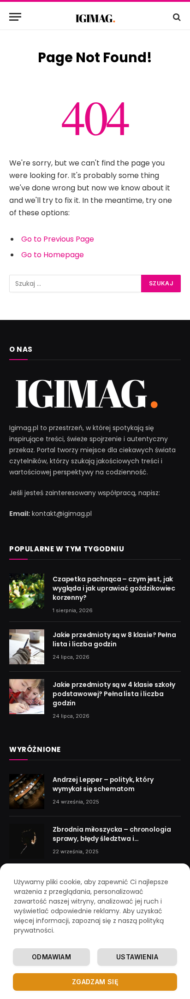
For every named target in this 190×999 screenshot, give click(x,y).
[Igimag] (95, 17)
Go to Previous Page (57, 239)
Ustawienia (137, 957)
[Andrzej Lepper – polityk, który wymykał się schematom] (26, 791)
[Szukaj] (176, 16)
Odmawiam (51, 957)
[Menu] (15, 16)
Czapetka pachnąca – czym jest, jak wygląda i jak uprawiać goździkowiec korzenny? (114, 588)
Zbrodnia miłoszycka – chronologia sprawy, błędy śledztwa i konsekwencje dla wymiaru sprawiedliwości (112, 843)
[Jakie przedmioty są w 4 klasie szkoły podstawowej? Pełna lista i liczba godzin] (26, 696)
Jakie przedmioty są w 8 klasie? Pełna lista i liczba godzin (114, 639)
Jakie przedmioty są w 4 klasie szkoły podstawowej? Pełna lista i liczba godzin (114, 694)
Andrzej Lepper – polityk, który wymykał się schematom (103, 784)
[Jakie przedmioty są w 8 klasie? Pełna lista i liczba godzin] (26, 646)
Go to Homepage (52, 254)
